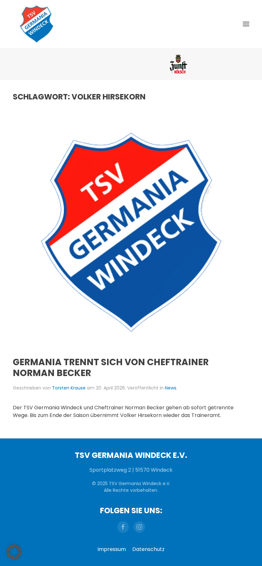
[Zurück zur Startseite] (37, 24)
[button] (246, 24)
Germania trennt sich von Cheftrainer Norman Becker (111, 367)
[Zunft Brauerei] (131, 64)
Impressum (111, 549)
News (170, 388)
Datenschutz (148, 549)
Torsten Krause (69, 388)
